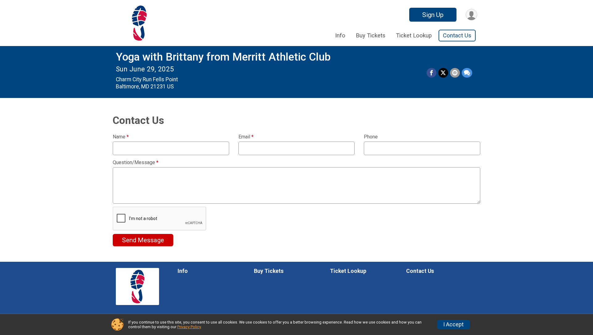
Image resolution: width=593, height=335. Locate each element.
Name (121, 137)
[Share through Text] (467, 73)
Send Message (143, 240)
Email (246, 137)
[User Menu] (471, 14)
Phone (371, 137)
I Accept (453, 324)
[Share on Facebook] (431, 73)
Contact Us (457, 35)
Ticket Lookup (414, 35)
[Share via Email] (455, 73)
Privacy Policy (189, 326)
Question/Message (135, 162)
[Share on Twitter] (443, 73)
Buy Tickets (370, 35)
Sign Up (433, 15)
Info (340, 35)
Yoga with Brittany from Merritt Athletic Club (223, 57)
